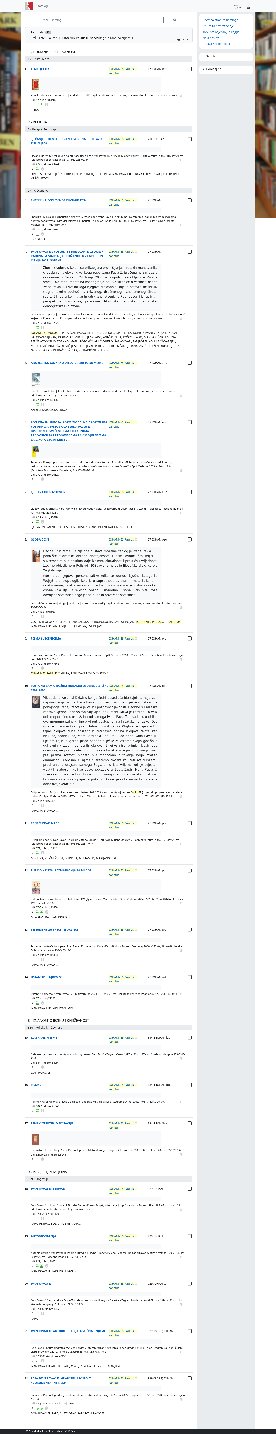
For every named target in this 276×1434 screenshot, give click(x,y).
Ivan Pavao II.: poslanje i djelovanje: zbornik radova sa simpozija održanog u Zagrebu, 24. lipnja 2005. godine (67, 256)
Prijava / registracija (216, 44)
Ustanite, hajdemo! (46, 977)
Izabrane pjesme (44, 1037)
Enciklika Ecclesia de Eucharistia (58, 200)
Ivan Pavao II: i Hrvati (48, 1189)
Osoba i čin (40, 539)
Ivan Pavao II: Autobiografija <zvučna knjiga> (68, 1331)
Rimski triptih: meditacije (52, 1123)
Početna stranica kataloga (220, 20)
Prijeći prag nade (45, 823)
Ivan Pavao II (41, 1283)
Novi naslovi (211, 38)
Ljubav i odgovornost (49, 492)
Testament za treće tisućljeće (54, 929)
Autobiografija (43, 1236)
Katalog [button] (43, 6)
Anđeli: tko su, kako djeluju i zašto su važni (67, 363)
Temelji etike (41, 69)
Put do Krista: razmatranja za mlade (61, 870)
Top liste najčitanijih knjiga (221, 32)
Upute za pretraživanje (218, 26)
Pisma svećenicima (46, 638)
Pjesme (36, 1085)
